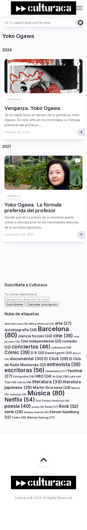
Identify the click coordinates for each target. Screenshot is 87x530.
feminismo (56, 371)
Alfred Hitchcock (41, 323)
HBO (43, 376)
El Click (56, 358)
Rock (69, 406)
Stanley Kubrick (36, 412)
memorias (18, 394)
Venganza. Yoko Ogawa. (32, 108)
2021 (6, 146)
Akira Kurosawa (16, 323)
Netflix (19, 399)
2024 (7, 50)
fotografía (24, 376)
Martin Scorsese (51, 387)
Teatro (19, 417)
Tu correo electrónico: (20, 294)
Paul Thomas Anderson (52, 400)
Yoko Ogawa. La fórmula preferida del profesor (32, 207)
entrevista (64, 364)
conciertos (31, 347)
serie (13, 411)
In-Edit (60, 376)
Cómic (17, 352)
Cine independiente (41, 341)
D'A (37, 353)
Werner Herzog (41, 417)
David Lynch (58, 353)
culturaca (61, 347)
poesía (17, 406)
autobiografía (20, 330)
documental (26, 358)
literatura (47, 381)
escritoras (24, 370)
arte (63, 323)
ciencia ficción (35, 336)
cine (63, 335)
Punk (51, 406)
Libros (24, 382)
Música (46, 393)
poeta (38, 406)
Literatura (13, 99)
